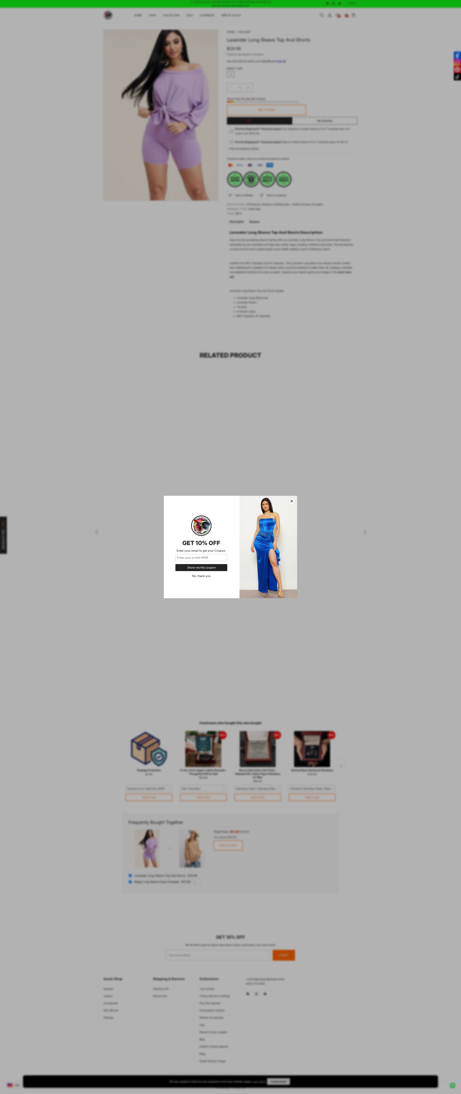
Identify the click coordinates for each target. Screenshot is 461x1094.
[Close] (291, 501)
